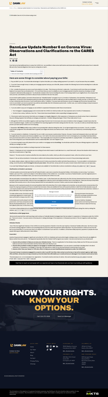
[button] (72, 192)
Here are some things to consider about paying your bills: (27, 73)
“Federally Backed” (27, 110)
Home (10, 8)
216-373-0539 (87, 4)
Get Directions (68, 351)
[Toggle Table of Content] (41, 71)
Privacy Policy (54, 205)
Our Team (33, 349)
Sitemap (32, 364)
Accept (54, 201)
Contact (32, 358)
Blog (15, 8)
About (32, 352)
